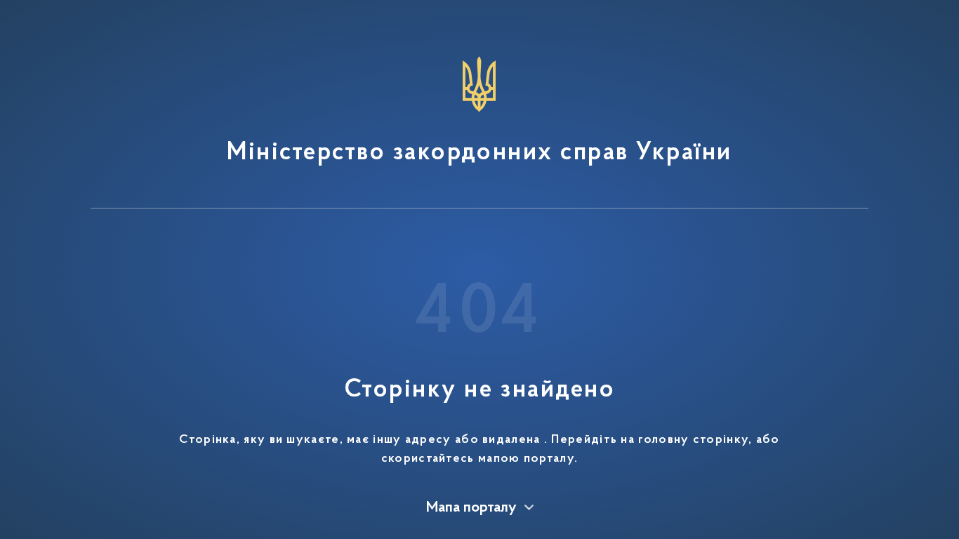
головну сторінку (693, 440)
